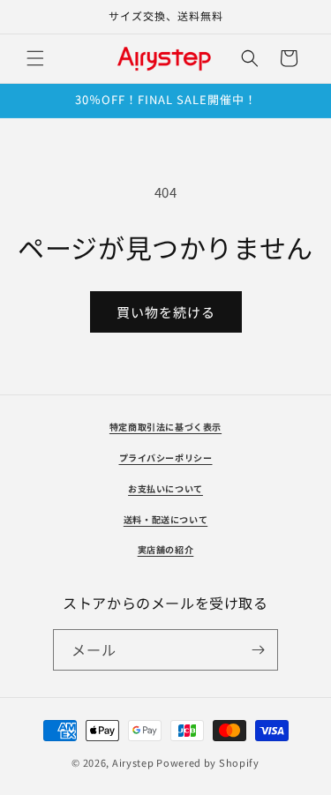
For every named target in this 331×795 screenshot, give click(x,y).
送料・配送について (165, 519)
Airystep (133, 762)
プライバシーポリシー (166, 457)
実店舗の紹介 (166, 549)
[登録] (257, 650)
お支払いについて (165, 488)
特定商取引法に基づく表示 (165, 426)
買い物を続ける (166, 312)
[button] (35, 58)
